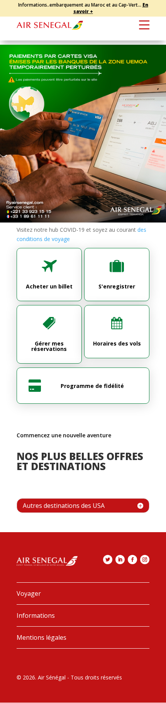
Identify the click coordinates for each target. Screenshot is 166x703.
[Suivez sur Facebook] (132, 559)
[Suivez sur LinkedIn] (120, 559)
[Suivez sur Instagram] (144, 559)
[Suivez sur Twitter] (107, 559)
